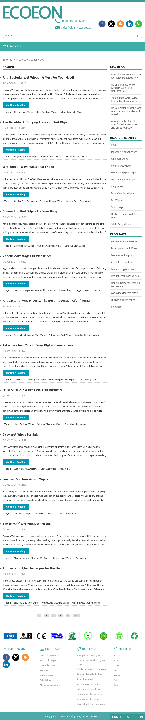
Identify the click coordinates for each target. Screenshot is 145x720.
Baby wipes (117, 186)
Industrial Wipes (73, 513)
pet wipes (116, 306)
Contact (117, 665)
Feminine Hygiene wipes (124, 172)
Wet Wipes (81, 558)
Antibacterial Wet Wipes (60, 335)
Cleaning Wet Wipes (23, 112)
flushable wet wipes (121, 255)
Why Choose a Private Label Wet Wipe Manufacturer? (126, 76)
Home (9, 59)
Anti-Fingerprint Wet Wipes (61, 379)
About (116, 660)
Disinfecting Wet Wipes (123, 179)
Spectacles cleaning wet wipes (91, 704)
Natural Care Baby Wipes (71, 112)
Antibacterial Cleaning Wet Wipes (29, 335)
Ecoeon (117, 655)
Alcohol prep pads (85, 679)
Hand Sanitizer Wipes (46, 112)
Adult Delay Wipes (121, 224)
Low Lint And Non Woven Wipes (25, 479)
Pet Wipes (116, 200)
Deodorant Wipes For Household (29, 290)
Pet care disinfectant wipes (89, 674)
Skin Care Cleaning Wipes (87, 335)
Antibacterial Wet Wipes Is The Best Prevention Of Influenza (46, 300)
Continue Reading (16, 105)
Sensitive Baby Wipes (75, 245)
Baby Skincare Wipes (24, 245)
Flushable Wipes (47, 665)
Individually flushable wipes (90, 689)
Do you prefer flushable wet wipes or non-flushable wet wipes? (126, 111)
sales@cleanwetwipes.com (77, 27)
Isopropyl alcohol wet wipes (90, 694)
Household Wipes (48, 660)
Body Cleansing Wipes (75, 424)
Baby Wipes (64, 469)
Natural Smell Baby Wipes (78, 201)
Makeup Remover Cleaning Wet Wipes (32, 558)
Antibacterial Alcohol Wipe (60, 290)
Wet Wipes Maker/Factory (124, 292)
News (116, 670)
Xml (115, 680)
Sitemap (117, 675)
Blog (113, 144)
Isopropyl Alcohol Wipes (124, 151)
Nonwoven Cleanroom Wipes (48, 513)
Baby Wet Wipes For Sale (21, 434)
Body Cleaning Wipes (122, 193)
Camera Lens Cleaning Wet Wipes (30, 379)
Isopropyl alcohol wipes (88, 699)
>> (76, 615)
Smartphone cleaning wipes (90, 655)
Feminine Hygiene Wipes (51, 201)
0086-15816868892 (74, 20)
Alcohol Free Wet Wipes (25, 201)
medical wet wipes (120, 165)
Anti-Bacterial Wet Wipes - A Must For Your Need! (38, 77)
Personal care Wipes (49, 655)
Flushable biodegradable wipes (124, 215)
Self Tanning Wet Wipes (75, 156)
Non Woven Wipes (23, 513)
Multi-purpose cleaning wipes (86, 602)
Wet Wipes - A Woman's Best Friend (28, 166)
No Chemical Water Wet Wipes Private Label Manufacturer (123, 87)
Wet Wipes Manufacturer (25, 469)
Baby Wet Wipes (48, 469)
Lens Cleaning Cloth (87, 379)
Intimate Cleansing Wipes (49, 424)
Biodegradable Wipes (50, 685)
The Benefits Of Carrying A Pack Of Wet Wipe (35, 122)
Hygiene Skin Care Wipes (26, 156)
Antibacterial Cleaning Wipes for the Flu (31, 568)
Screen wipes (118, 207)
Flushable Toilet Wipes (123, 299)
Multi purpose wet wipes (88, 684)
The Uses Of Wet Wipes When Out (27, 523)
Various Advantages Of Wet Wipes (27, 256)
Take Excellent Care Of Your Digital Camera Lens (38, 345)
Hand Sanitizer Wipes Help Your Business (32, 389)
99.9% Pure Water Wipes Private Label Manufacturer (125, 99)
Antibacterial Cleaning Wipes (55, 602)
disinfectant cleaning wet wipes (91, 669)
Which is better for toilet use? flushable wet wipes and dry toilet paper (124, 124)
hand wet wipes (119, 158)
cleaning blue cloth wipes (26, 602)
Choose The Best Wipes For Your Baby (30, 211)
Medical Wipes (46, 675)
